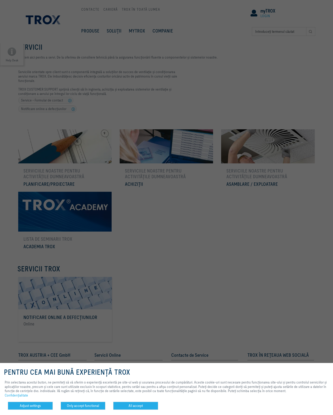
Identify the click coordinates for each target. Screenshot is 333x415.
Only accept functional (83, 406)
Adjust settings (30, 406)
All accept (136, 406)
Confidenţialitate (16, 395)
